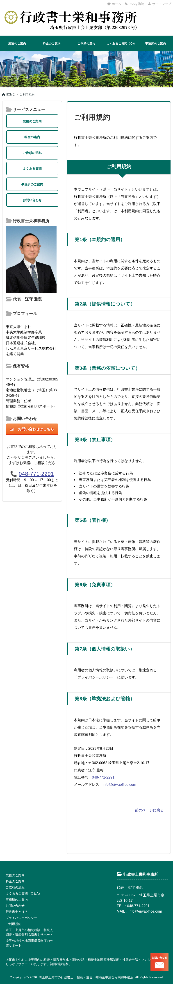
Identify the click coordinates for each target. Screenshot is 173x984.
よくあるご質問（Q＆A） (121, 46)
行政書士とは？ (17, 911)
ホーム (116, 4)
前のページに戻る (149, 810)
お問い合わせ (32, 200)
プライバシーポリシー (21, 918)
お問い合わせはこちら (36, 429)
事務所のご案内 (155, 43)
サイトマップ (161, 4)
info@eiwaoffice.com (119, 784)
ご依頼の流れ (86, 43)
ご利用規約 (13, 924)
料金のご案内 (52, 43)
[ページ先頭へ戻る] (165, 970)
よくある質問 (32, 168)
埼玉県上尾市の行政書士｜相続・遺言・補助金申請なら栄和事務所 (86, 977)
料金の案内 (32, 137)
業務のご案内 (17, 43)
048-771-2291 (103, 777)
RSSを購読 (136, 4)
